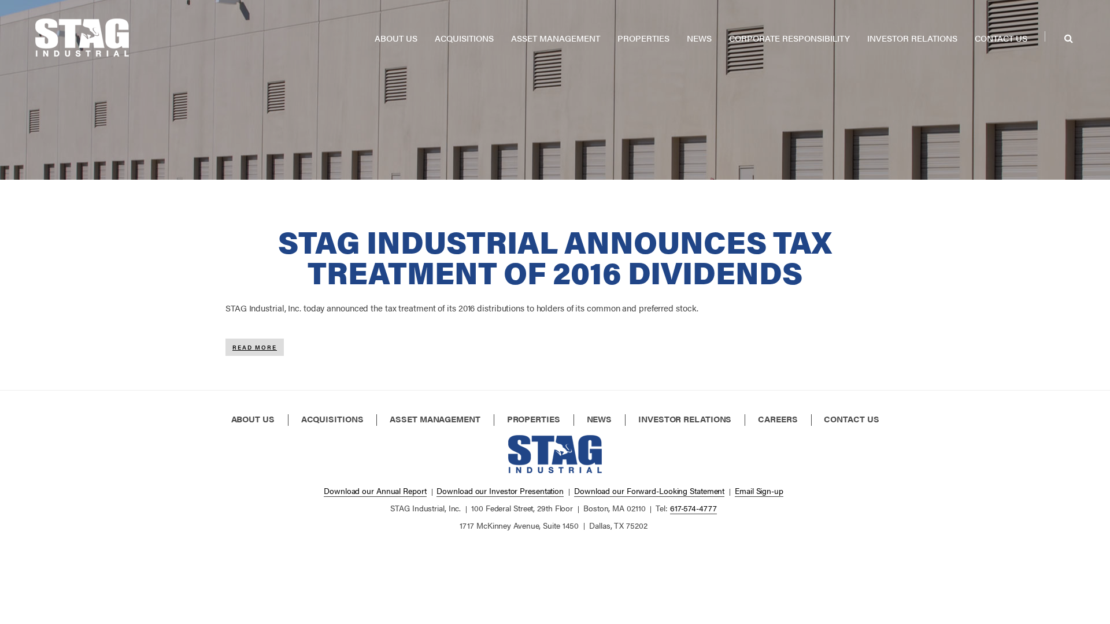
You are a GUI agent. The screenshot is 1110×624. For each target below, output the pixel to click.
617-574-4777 (693, 508)
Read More (258, 345)
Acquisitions (464, 38)
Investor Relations (912, 38)
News (699, 38)
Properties (643, 38)
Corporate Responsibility (789, 38)
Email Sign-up (759, 490)
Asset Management (555, 38)
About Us (396, 38)
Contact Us (1001, 38)
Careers (777, 419)
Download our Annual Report (375, 490)
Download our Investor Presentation (500, 490)
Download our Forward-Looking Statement (649, 490)
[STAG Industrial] (82, 34)
